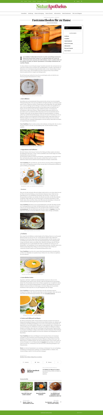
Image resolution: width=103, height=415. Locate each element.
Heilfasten (29, 357)
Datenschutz (39, 1)
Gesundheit (51, 17)
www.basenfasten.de (24, 209)
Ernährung (46, 17)
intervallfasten (39, 357)
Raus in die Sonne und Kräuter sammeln (26, 394)
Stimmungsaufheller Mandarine (41, 394)
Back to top (79, 412)
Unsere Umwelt (67, 50)
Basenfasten (22, 357)
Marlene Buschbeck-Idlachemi (52, 22)
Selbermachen (67, 45)
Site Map (34, 1)
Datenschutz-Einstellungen (46, 412)
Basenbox (53, 209)
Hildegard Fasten (34, 357)
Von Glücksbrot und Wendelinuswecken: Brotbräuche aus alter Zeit (55, 395)
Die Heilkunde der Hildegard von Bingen (51, 369)
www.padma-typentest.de (50, 293)
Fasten (26, 357)
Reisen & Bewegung (68, 43)
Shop (22, 1)
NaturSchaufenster (68, 41)
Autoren (25, 1)
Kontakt (29, 1)
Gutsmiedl (44, 342)
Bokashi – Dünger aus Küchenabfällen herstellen (28, 402)
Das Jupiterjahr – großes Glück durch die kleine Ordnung (52, 402)
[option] (26, 388)
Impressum (45, 1)
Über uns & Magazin (68, 48)
